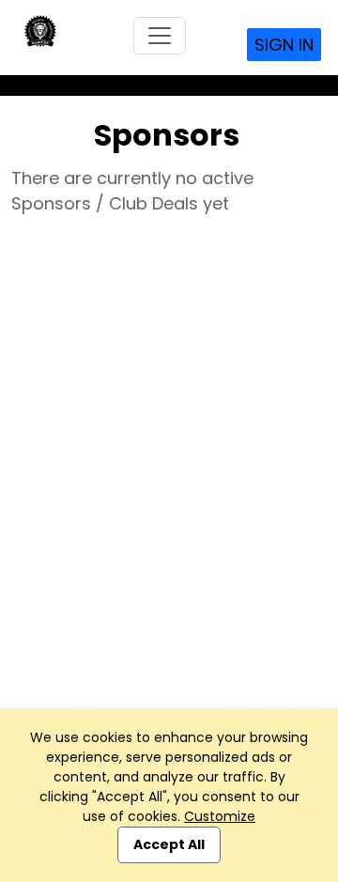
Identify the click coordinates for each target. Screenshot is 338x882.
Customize (219, 816)
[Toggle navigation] (159, 35)
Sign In (284, 44)
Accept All (169, 844)
